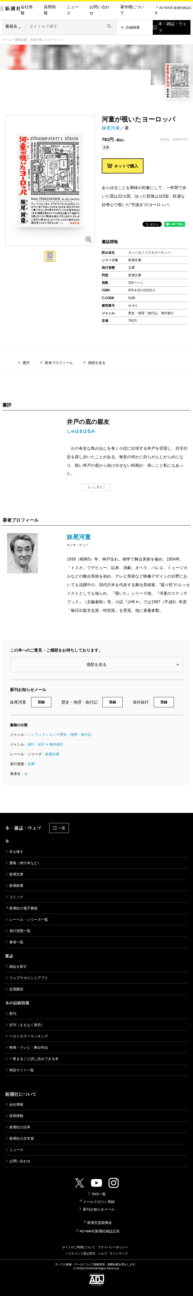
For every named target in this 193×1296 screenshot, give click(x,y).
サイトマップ (119, 1253)
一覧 (61, 828)
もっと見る (95, 487)
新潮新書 (16, 886)
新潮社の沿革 (19, 1127)
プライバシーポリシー (113, 1247)
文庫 (31, 764)
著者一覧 (16, 942)
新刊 (12, 1013)
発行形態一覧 (19, 931)
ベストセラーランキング (28, 1036)
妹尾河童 (111, 127)
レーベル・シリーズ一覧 (28, 919)
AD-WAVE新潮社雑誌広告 (99, 1231)
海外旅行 (56, 744)
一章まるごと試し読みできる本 (34, 1059)
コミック (16, 897)
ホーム (7, 39)
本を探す (16, 852)
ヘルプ (102, 1253)
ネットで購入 (126, 166)
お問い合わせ (99, 10)
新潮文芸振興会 (99, 1223)
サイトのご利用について (78, 1247)
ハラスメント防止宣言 (80, 1253)
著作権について (132, 10)
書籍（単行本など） (25, 863)
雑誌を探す (18, 966)
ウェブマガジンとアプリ (28, 978)
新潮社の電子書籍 (23, 908)
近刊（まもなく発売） (26, 1025)
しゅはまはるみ (81, 431)
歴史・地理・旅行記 (75, 734)
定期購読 (16, 989)
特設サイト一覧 (21, 1070)
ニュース (73, 10)
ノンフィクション (42, 734)
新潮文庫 (52, 754)
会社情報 (27, 10)
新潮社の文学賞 (21, 1138)
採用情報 (50, 10)
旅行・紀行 (36, 744)
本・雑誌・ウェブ (172, 27)
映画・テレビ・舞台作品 (28, 1047)
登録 (41, 702)
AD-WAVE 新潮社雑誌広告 (173, 10)
